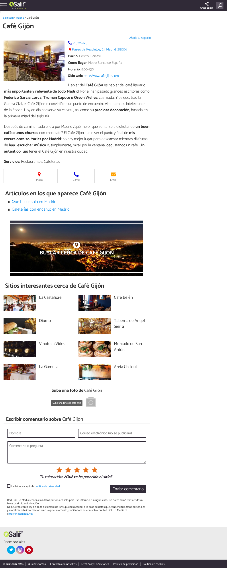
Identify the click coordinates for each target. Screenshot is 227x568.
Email (113, 180)
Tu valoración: (51, 477)
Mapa (39, 180)
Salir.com (8, 18)
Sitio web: (75, 76)
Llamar (76, 180)
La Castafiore (50, 298)
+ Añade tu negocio (139, 38)
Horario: (74, 69)
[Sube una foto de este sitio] (91, 402)
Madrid (20, 18)
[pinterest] (29, 550)
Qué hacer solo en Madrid (34, 201)
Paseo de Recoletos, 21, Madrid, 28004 (99, 49)
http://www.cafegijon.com (101, 76)
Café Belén (123, 298)
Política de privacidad (125, 564)
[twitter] (11, 550)
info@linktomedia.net (20, 514)
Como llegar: (77, 63)
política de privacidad (47, 486)
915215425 (80, 43)
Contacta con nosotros (63, 564)
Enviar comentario (128, 489)
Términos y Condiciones (95, 564)
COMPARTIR (206, 8)
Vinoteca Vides (52, 344)
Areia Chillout (125, 367)
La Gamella (48, 367)
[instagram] (20, 550)
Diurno (45, 321)
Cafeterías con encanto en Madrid (41, 209)
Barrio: (73, 56)
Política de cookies (153, 564)
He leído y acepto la (35, 486)
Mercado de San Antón (128, 347)
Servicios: (12, 161)
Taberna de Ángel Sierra (129, 324)
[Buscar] (220, 5)
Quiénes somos (37, 564)
